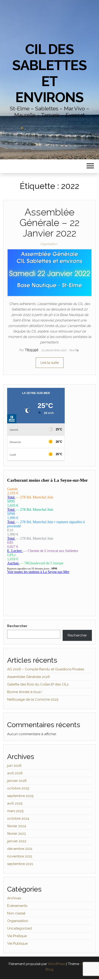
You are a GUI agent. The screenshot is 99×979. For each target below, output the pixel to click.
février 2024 (16, 826)
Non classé (16, 913)
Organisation (48, 244)
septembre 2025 (20, 796)
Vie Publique (17, 943)
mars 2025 (15, 811)
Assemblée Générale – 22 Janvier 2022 (49, 223)
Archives (14, 898)
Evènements (17, 906)
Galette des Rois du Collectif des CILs (37, 684)
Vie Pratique (17, 936)
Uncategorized (19, 928)
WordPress (56, 964)
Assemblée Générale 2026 (28, 677)
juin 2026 (14, 766)
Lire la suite (50, 363)
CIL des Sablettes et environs (49, 73)
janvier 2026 (17, 781)
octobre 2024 (18, 818)
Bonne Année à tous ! (24, 692)
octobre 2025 (18, 788)
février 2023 (16, 834)
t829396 (32, 350)
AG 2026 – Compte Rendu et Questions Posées (45, 669)
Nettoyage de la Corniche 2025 (32, 699)
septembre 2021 (20, 864)
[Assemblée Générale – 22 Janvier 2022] (49, 272)
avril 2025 (14, 803)
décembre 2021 (19, 849)
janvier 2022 (16, 841)
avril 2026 (15, 773)
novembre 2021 (19, 856)
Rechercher (17, 626)
